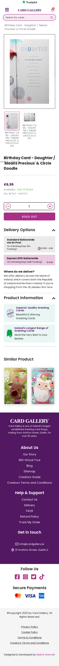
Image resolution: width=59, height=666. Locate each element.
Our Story (29, 454)
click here (46, 287)
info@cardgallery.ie (32, 544)
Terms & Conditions (29, 637)
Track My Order (29, 522)
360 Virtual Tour (29, 460)
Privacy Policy (29, 627)
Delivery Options (19, 229)
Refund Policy (29, 516)
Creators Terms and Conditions (29, 483)
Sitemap (29, 471)
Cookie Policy (29, 632)
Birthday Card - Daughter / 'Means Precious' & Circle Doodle (29, 163)
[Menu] (7, 10)
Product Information (23, 297)
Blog (29, 466)
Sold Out (29, 217)
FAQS (29, 511)
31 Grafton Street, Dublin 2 (31, 550)
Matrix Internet (46, 654)
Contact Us (29, 499)
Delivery (29, 505)
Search (51, 17)
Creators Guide (29, 477)
